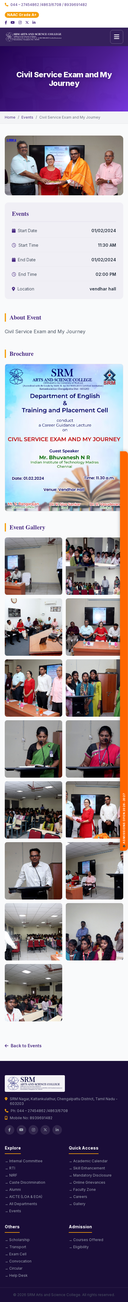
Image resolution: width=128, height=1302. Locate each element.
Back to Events (26, 1045)
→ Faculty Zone (82, 1189)
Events (27, 117)
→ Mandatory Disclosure (90, 1175)
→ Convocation (18, 1261)
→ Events (13, 1211)
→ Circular (13, 1268)
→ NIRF (11, 1175)
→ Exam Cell (15, 1254)
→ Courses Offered (86, 1239)
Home (10, 117)
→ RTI (10, 1168)
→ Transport (15, 1247)
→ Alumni (13, 1189)
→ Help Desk (16, 1275)
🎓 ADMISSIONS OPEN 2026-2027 (124, 821)
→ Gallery (77, 1204)
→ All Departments (21, 1204)
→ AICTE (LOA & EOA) (23, 1196)
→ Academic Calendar (88, 1161)
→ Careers (78, 1196)
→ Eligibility (79, 1247)
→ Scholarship (17, 1239)
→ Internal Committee (24, 1161)
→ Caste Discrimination (25, 1182)
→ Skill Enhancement (87, 1168)
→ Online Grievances (87, 1182)
